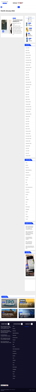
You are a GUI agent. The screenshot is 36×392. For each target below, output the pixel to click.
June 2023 (27, 121)
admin (9, 306)
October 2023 (28, 111)
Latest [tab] (30, 17)
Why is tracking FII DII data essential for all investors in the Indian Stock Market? (6, 331)
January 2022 (28, 155)
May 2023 (27, 123)
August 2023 (28, 116)
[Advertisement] (31, 284)
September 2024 (28, 84)
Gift (26, 182)
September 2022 (28, 143)
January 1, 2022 (16, 23)
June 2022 (27, 150)
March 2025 (28, 79)
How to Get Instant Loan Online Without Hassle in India (30, 247)
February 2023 (28, 131)
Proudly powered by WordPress (5, 389)
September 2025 (28, 67)
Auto (26, 162)
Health (27, 184)
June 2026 (27, 47)
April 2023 (27, 126)
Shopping (27, 209)
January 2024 (28, 104)
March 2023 (28, 128)
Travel (27, 219)
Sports (27, 211)
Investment (27, 192)
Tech (29, 33)
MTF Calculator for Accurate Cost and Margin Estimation (29, 242)
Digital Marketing (15, 333)
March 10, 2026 (22, 316)
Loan (13, 362)
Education (27, 172)
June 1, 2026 (5, 306)
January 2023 (28, 133)
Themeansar (2, 390)
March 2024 (28, 99)
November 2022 (28, 138)
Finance (30, 28)
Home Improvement (29, 187)
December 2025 (28, 60)
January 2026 (28, 57)
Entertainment (15, 337)
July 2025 (27, 72)
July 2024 (27, 89)
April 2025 (27, 77)
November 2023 (28, 109)
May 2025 (27, 74)
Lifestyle (27, 199)
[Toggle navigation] (19, 7)
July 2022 (27, 148)
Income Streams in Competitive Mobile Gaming (29, 238)
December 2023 (28, 106)
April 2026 (27, 50)
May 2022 (27, 153)
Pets (26, 204)
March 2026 (28, 52)
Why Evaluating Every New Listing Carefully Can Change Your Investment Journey (6, 327)
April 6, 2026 (22, 306)
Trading (27, 216)
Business (27, 167)
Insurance (27, 189)
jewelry (27, 194)
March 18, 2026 (5, 316)
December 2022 (28, 136)
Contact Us (27, 326)
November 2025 (28, 62)
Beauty (27, 165)
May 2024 (27, 94)
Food (13, 342)
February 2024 (28, 101)
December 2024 (28, 82)
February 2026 (28, 55)
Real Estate (28, 206)
